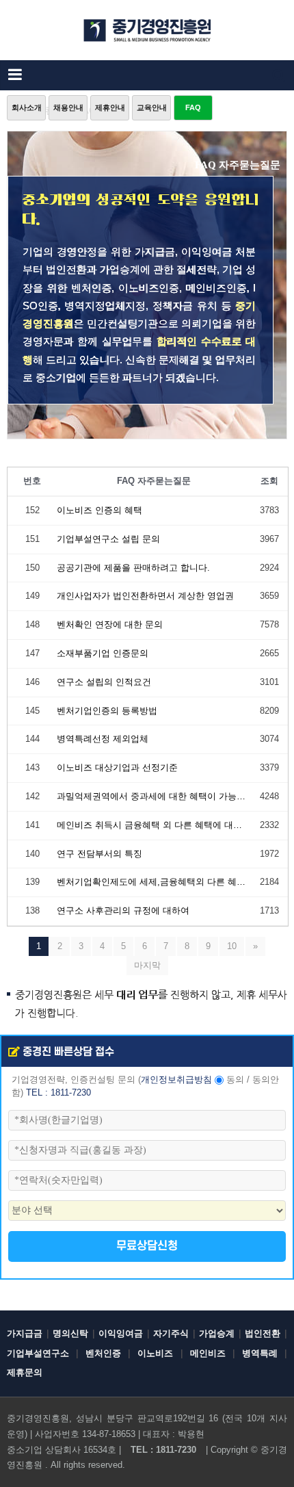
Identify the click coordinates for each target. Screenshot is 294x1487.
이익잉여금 (120, 1333)
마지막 (147, 965)
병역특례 (260, 1353)
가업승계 (217, 1333)
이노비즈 (155, 1353)
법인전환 (262, 1333)
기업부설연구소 (38, 1353)
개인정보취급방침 (176, 1080)
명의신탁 (70, 1333)
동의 (235, 1080)
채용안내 (68, 107)
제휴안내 (110, 107)
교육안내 (152, 107)
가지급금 (24, 1333)
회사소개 (27, 107)
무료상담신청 (147, 1246)
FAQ (193, 107)
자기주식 (171, 1333)
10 (232, 946)
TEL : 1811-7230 (58, 1093)
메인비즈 (208, 1353)
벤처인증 (103, 1353)
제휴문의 (24, 1372)
